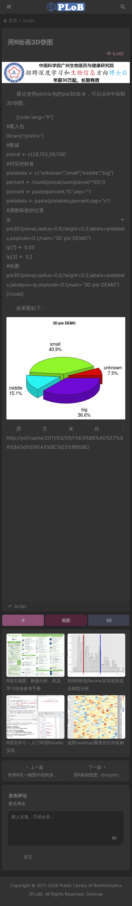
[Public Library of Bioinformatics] (66, 7)
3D (109, 620)
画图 (66, 620)
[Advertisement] (66, 535)
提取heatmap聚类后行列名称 (96, 742)
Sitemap (94, 894)
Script (29, 20)
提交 (28, 856)
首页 (13, 20)
